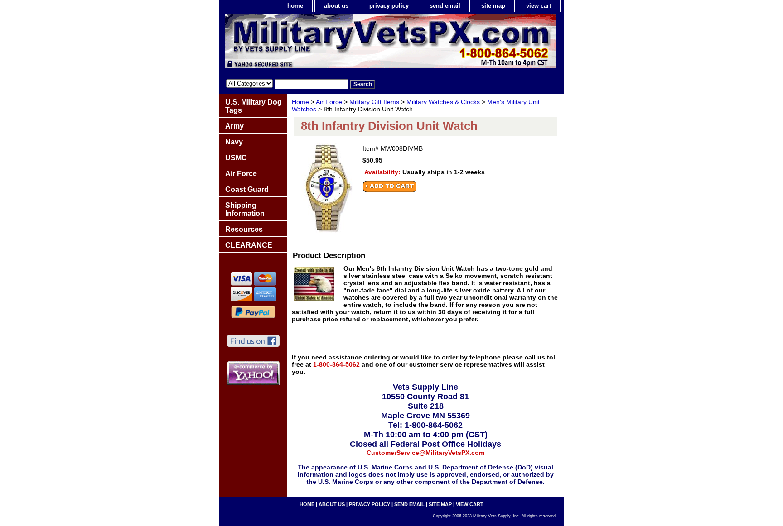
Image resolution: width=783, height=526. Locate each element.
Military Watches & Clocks (443, 101)
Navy (234, 142)
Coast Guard (247, 189)
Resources (244, 229)
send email (445, 5)
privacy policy (389, 5)
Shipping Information (245, 209)
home (295, 5)
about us (336, 5)
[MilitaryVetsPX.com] (332, 43)
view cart (538, 5)
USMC (236, 158)
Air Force (329, 101)
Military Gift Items (374, 101)
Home (300, 101)
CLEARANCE (248, 245)
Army (234, 126)
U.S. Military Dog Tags (253, 106)
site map (493, 5)
